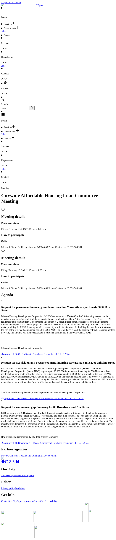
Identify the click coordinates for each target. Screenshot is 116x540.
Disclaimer (20, 488)
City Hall (30, 475)
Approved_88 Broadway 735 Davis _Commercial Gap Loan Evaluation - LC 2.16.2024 (46, 443)
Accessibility (51, 501)
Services (5, 475)
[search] (32, 108)
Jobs (3, 31)
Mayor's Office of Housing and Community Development (28, 455)
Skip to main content (11, 2)
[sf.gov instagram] (6, 462)
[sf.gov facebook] (3, 462)
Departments (15, 475)
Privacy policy (8, 488)
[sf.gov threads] (10, 462)
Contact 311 (39, 501)
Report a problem (25, 501)
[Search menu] (58, 99)
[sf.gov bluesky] (17, 462)
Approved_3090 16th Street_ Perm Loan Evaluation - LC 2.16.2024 (36, 354)
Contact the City (9, 501)
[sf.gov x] (14, 462)
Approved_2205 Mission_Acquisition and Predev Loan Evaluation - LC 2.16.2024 (44, 398)
